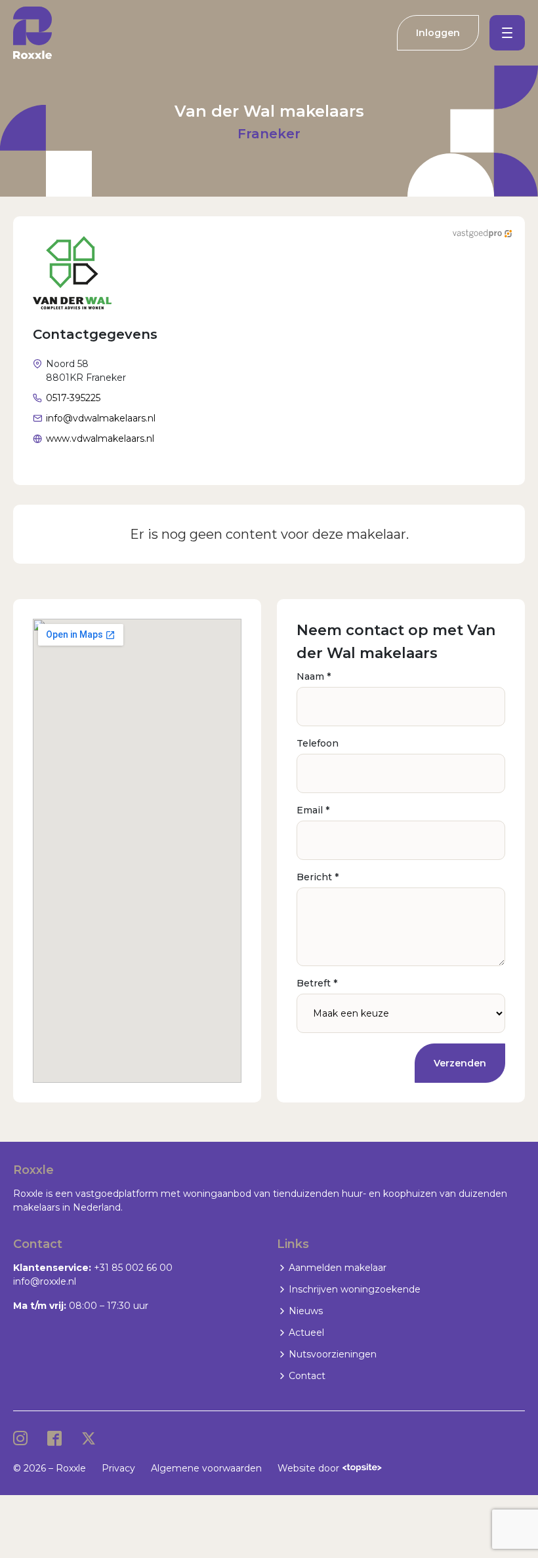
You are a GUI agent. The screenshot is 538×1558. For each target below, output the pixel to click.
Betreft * (317, 983)
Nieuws (306, 1311)
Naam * (314, 676)
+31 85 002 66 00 (133, 1268)
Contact (307, 1376)
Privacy (118, 1468)
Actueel (306, 1332)
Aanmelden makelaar (337, 1268)
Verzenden (460, 1063)
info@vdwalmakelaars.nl (100, 418)
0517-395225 (73, 398)
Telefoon (318, 743)
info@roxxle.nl (44, 1281)
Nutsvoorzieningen (333, 1354)
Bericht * (318, 877)
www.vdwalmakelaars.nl (100, 438)
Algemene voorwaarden (206, 1468)
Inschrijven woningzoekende (355, 1289)
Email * (313, 810)
